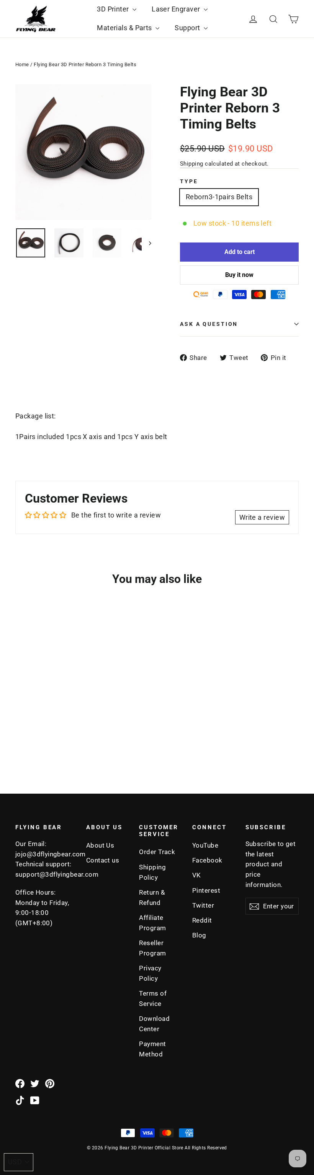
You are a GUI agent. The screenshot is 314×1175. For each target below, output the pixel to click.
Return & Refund (152, 897)
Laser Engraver (177, 9)
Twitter (203, 905)
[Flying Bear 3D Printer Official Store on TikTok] (20, 1100)
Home (22, 64)
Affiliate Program (152, 923)
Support (188, 28)
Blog (199, 935)
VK (196, 875)
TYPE (189, 181)
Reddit (202, 920)
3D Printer (114, 9)
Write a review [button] (262, 517)
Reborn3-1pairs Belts (219, 197)
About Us (100, 845)
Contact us (102, 860)
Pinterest (206, 890)
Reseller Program (152, 948)
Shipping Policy (152, 872)
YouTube (205, 845)
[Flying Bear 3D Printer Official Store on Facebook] (20, 1083)
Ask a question (209, 324)
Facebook (207, 860)
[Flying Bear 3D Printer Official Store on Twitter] (34, 1083)
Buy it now (239, 274)
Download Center (154, 1024)
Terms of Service (153, 998)
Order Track (157, 852)
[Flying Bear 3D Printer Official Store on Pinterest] (49, 1083)
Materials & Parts (125, 28)
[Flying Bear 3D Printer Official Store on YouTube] (34, 1100)
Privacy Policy (150, 973)
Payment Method (152, 1049)
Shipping (191, 163)
